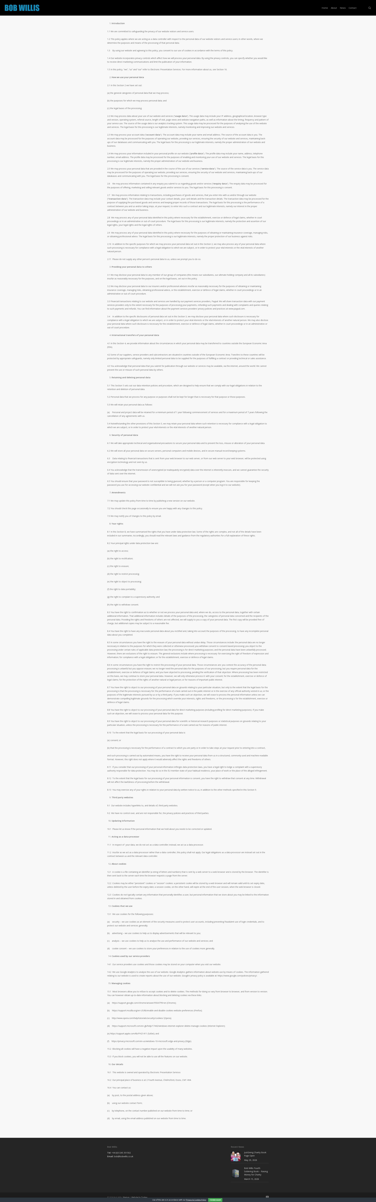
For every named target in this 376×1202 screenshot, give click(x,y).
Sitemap (126, 1197)
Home (325, 7)
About (334, 7)
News (343, 7)
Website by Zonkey (139, 1197)
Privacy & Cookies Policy (196, 1200)
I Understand (215, 1200)
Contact (352, 7)
